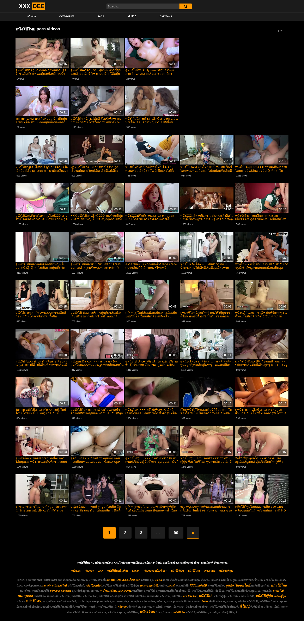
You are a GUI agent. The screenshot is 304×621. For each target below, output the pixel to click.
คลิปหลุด (89, 570)
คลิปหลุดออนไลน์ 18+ (155, 570)
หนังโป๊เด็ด (179, 612)
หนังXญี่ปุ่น (280, 596)
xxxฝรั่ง (46, 585)
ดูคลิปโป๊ (202, 585)
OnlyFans (166, 16)
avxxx (135, 570)
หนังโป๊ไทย (194, 570)
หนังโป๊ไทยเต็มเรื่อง (117, 570)
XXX (100, 570)
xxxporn (66, 590)
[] (185, 6)
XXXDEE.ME (114, 580)
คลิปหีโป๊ (132, 16)
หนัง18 (158, 580)
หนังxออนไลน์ (59, 585)
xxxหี (171, 585)
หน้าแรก (31, 16)
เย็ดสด (204, 601)
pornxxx (55, 590)
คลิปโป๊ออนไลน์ (93, 585)
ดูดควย (144, 585)
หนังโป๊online (190, 596)
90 (176, 532)
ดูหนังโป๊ (153, 585)
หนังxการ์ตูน (226, 570)
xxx (137, 580)
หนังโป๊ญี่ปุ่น (177, 570)
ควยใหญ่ (104, 590)
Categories (66, 16)
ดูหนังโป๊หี (278, 590)
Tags (101, 16)
